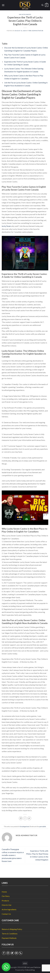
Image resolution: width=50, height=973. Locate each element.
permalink (42, 826)
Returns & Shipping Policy (12, 929)
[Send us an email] (16, 953)
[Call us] (21, 953)
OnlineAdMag (30, 970)
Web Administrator (35, 30)
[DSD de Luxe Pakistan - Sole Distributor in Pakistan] (25, 5)
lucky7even (6, 226)
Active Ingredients (9, 909)
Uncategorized (25, 14)
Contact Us (6, 914)
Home (4, 892)
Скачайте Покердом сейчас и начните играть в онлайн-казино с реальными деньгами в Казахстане (13, 855)
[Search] (42, 5)
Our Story (6, 896)
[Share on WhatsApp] (21, 818)
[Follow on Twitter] (12, 953)
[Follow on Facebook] (4, 953)
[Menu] (3, 5)
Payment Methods (9, 938)
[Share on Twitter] (29, 818)
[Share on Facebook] (25, 818)
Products (5, 900)
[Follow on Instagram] (8, 953)
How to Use (6, 905)
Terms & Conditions (9, 933)
